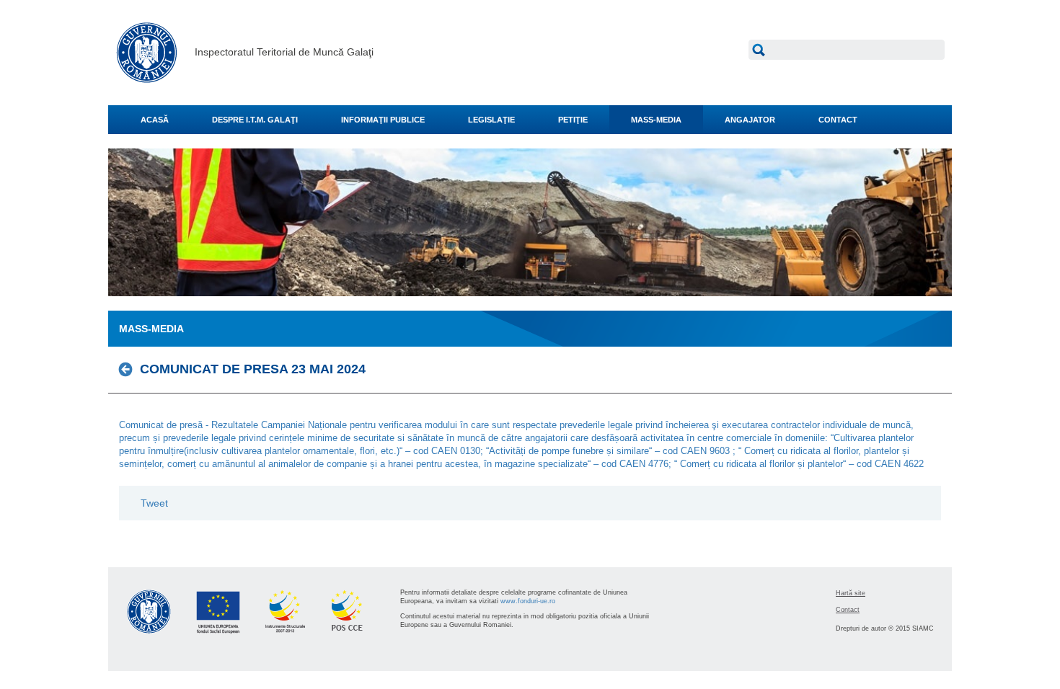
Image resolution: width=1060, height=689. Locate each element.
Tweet (154, 503)
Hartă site (850, 593)
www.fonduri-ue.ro (527, 601)
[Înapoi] (129, 369)
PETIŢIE (573, 119)
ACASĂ (155, 119)
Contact (848, 609)
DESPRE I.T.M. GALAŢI (255, 119)
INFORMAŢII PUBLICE (383, 119)
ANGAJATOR (750, 119)
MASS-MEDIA (656, 119)
